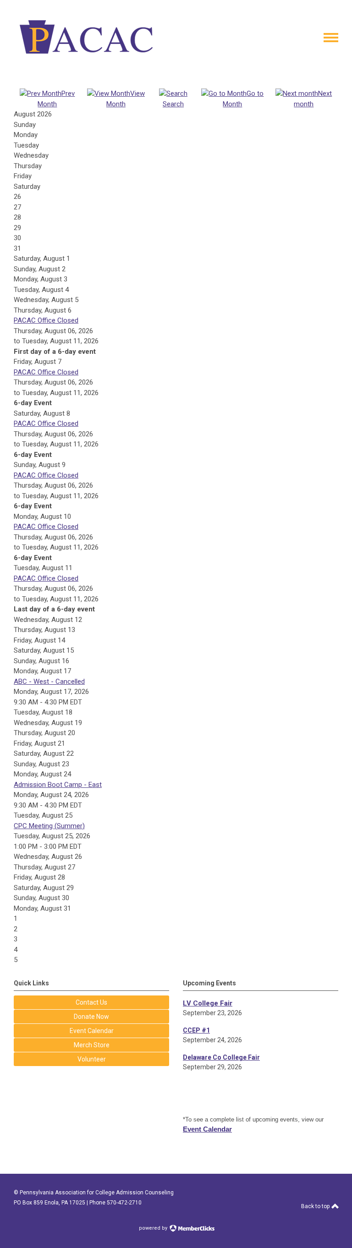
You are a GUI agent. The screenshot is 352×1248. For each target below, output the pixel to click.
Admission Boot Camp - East (58, 785)
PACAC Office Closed (46, 320)
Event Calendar (207, 1129)
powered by (154, 1228)
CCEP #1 (196, 1030)
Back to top (316, 1206)
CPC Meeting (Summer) (49, 826)
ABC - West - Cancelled (49, 681)
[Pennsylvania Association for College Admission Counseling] (86, 59)
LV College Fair (207, 1003)
